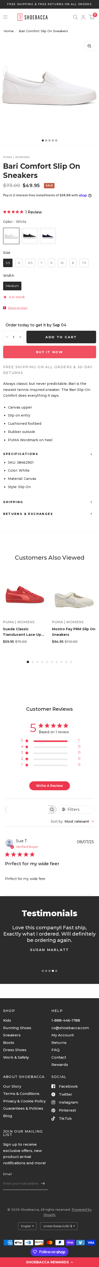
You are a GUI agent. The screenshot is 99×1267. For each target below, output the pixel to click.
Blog (7, 1115)
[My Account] (83, 17)
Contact (58, 1057)
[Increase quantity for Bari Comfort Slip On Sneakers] (20, 337)
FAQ (55, 1049)
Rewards (59, 1064)
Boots (8, 1042)
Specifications (20, 454)
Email (7, 1174)
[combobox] (72, 821)
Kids (7, 1020)
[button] (49, 1262)
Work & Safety (16, 1057)
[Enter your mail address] (43, 1183)
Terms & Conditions (21, 1093)
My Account (62, 1035)
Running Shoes (17, 1027)
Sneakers (12, 1035)
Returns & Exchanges (28, 514)
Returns (59, 1042)
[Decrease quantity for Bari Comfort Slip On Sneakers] (7, 337)
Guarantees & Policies (23, 1108)
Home (9, 31)
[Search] (75, 17)
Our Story (12, 1086)
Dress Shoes (14, 1049)
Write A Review (49, 786)
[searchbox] (26, 809)
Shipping (13, 502)
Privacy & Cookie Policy (24, 1101)
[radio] (11, 236)
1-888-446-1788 (65, 1020)
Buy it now (49, 352)
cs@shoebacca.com (70, 1027)
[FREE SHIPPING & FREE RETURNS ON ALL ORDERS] (49, 4)
